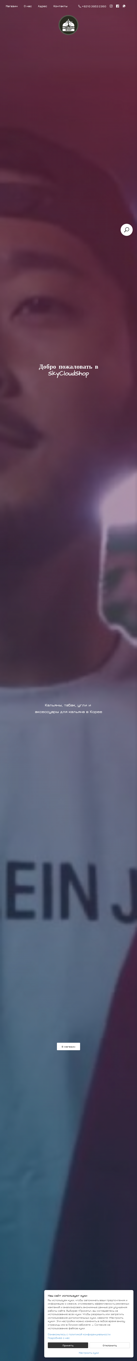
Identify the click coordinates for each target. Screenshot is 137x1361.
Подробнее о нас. (59, 1337)
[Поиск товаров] (126, 230)
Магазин (12, 6)
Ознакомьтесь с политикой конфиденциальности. (79, 1334)
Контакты (60, 6)
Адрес (42, 6)
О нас (28, 6)
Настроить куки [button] (89, 1352)
